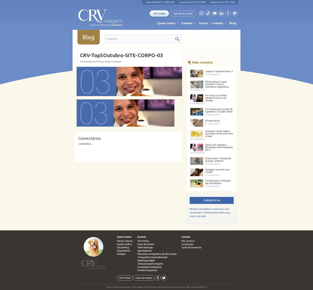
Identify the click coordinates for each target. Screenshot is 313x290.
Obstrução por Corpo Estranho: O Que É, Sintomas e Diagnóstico (217, 84)
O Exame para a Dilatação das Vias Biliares (218, 182)
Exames (189, 24)
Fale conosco (188, 241)
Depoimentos (124, 250)
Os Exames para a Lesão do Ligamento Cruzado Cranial (219, 110)
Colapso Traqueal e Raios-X (219, 71)
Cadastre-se (211, 200)
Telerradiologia (145, 247)
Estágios (121, 254)
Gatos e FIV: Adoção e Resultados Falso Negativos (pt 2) (219, 147)
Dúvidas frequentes (147, 270)
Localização (187, 244)
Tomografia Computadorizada (152, 257)
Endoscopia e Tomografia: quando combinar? (218, 159)
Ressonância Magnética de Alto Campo (157, 254)
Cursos (203, 23)
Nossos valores (125, 241)
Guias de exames (145, 244)
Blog (233, 23)
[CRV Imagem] (100, 17)
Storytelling (123, 247)
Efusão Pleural (212, 121)
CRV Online (159, 13)
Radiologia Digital (146, 260)
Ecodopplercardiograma (149, 267)
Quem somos (168, 24)
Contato (220, 24)
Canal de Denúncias (191, 247)
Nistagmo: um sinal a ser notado (217, 170)
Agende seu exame (183, 13)
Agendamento (144, 250)
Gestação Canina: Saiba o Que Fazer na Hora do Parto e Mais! (219, 134)
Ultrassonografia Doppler (150, 263)
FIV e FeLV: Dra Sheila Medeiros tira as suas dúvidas (216, 98)
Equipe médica (124, 244)
